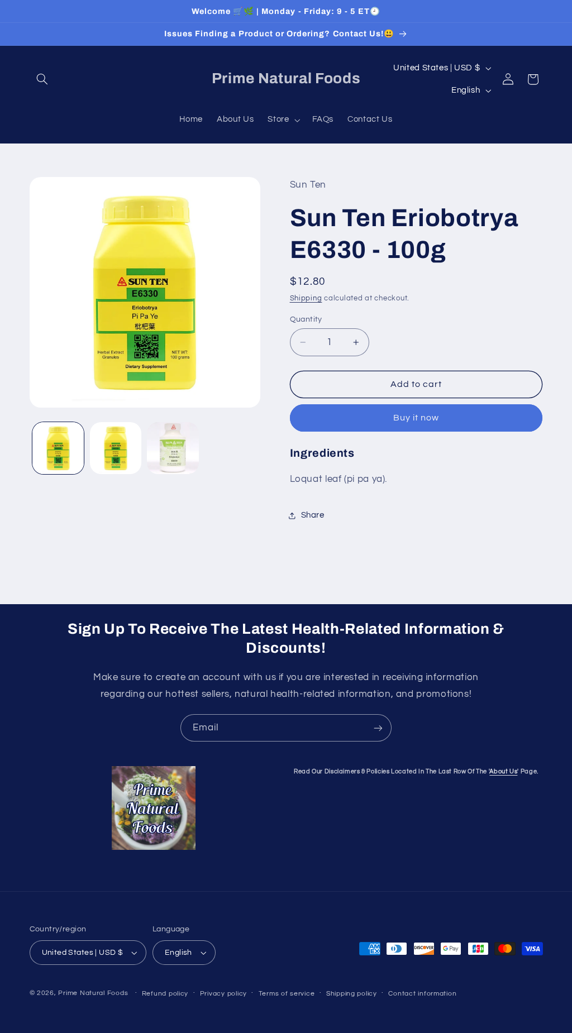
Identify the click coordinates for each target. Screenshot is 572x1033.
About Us (503, 771)
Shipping (306, 298)
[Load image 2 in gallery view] (115, 448)
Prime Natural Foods (93, 993)
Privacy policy (223, 994)
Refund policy (165, 994)
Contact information (422, 994)
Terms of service (287, 994)
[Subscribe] (378, 728)
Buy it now (416, 417)
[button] (42, 79)
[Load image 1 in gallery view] (58, 448)
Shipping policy (351, 994)
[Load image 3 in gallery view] (172, 448)
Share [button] (313, 515)
